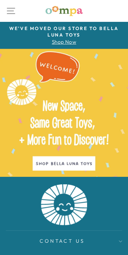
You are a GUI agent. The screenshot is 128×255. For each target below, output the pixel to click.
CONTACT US (62, 241)
